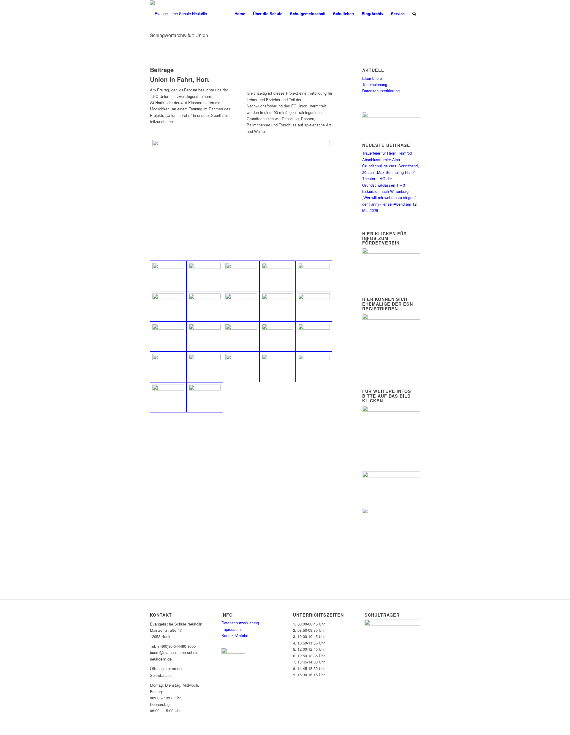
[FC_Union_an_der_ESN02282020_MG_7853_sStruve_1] (277, 367)
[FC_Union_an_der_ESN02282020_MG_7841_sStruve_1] (241, 306)
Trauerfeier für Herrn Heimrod (387, 153)
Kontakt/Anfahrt (234, 635)
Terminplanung (374, 84)
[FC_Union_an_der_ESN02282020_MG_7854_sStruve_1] (204, 306)
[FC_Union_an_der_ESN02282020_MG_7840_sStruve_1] (277, 306)
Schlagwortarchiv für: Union (179, 35)
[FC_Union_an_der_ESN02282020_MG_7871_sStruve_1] (241, 276)
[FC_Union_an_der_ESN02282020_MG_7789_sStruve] (314, 367)
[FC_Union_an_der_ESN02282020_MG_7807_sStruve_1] (204, 397)
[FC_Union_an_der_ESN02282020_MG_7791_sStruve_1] (241, 367)
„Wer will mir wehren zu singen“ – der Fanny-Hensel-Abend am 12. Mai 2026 (390, 204)
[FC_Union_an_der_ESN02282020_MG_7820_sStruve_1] (241, 199)
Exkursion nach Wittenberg (385, 191)
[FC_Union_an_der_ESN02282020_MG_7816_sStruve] (277, 276)
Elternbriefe (372, 78)
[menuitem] (240, 13)
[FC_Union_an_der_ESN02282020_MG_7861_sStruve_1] (168, 306)
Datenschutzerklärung (381, 90)
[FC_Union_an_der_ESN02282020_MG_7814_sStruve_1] (204, 336)
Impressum (231, 629)
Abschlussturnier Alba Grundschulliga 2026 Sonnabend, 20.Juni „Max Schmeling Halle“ (390, 166)
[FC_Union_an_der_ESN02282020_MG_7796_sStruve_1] (204, 367)
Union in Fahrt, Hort (179, 79)
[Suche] (414, 13)
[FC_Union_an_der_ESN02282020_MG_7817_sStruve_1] (168, 336)
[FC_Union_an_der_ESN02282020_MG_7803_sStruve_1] (204, 276)
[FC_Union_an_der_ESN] (168, 397)
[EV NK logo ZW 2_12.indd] (178, 13)
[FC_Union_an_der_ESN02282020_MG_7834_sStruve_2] (314, 306)
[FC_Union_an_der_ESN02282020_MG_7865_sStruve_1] (314, 276)
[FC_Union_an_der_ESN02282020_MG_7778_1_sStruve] (241, 336)
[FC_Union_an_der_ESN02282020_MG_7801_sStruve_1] (277, 336)
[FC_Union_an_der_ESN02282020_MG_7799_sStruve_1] (314, 336)
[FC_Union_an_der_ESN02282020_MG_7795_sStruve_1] (168, 367)
